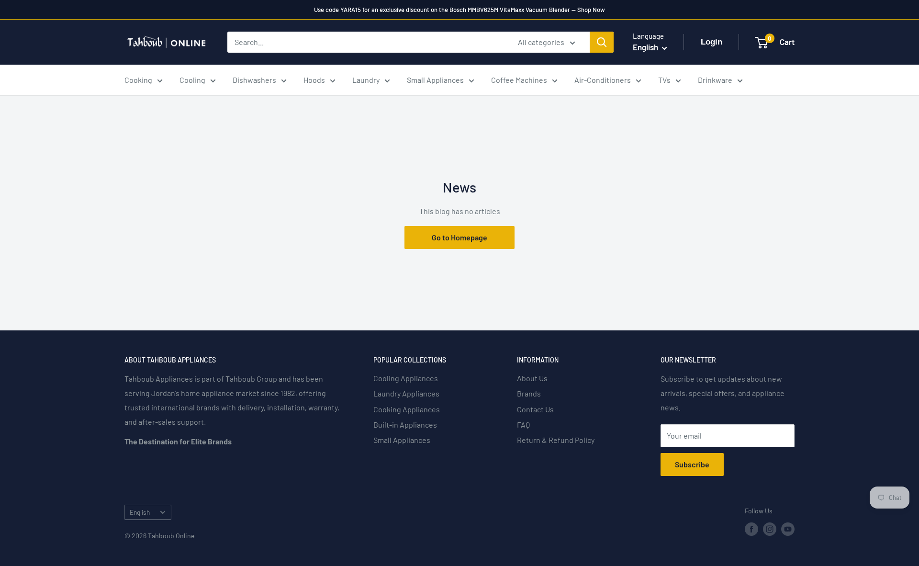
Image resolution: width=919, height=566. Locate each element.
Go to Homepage (459, 237)
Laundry (366, 79)
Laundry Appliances (406, 393)
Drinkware (715, 79)
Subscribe (692, 464)
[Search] (602, 42)
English (140, 512)
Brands (529, 393)
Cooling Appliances (405, 378)
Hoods (314, 79)
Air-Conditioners (602, 79)
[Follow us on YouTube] (788, 529)
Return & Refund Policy (555, 439)
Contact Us (535, 409)
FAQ (523, 424)
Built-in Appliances (405, 424)
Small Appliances (435, 79)
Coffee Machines (519, 79)
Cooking (138, 79)
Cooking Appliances (406, 409)
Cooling (192, 79)
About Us (532, 378)
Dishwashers (254, 79)
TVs (664, 79)
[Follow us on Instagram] (769, 529)
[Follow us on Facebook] (751, 529)
